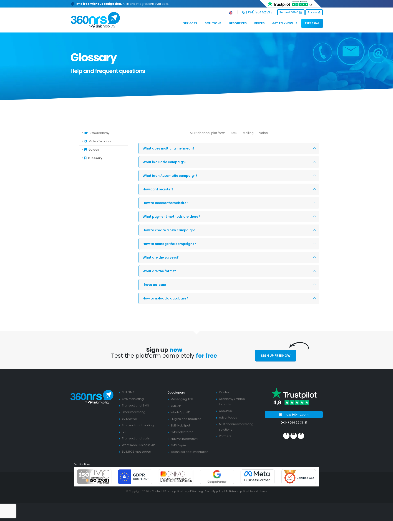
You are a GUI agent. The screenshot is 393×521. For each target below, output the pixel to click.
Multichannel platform (207, 133)
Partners (225, 436)
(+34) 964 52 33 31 (259, 12)
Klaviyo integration (184, 439)
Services (190, 23)
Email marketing (133, 412)
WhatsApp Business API (138, 445)
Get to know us (284, 23)
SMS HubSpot (180, 425)
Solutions (213, 23)
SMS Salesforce (182, 432)
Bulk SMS (128, 392)
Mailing (248, 133)
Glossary (94, 158)
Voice (263, 133)
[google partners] (217, 477)
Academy (226, 399)
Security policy (214, 491)
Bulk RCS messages (136, 452)
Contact (225, 392)
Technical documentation (190, 452)
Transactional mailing (138, 425)
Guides (93, 150)
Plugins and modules (186, 419)
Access (313, 12)
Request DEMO (289, 12)
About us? (226, 411)
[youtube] (293, 436)
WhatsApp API (180, 412)
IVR (124, 432)
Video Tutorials (99, 141)
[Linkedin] (301, 436)
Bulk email (129, 419)
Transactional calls (136, 438)
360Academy (99, 133)
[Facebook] (286, 436)
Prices (259, 23)
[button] (231, 12)
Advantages (228, 417)
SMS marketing (133, 399)
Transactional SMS (135, 405)
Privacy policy (173, 491)
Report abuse (258, 491)
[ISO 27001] (94, 477)
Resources (238, 23)
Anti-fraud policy (237, 491)
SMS (234, 133)
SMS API (176, 406)
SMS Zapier (179, 445)
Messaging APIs (182, 399)
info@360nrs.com (295, 414)
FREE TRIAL (312, 23)
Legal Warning (193, 491)
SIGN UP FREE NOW (275, 355)
